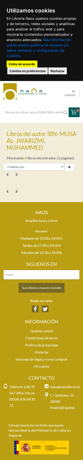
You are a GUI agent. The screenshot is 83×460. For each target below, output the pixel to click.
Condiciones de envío (41, 338)
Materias (41, 352)
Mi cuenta (41, 366)
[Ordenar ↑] (69, 167)
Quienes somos (41, 331)
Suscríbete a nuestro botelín (41, 288)
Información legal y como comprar (41, 359)
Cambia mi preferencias (28, 71)
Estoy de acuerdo (22, 64)
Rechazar (57, 71)
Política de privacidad (41, 345)
